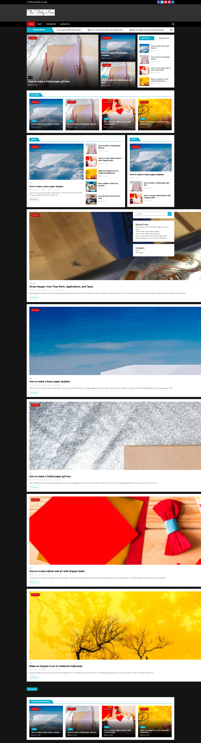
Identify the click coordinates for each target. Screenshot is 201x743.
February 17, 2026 (48, 290)
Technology (51, 24)
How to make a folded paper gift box (117, 81)
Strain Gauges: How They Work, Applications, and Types (61, 286)
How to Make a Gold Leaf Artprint (153, 30)
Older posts (32, 689)
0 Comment (57, 189)
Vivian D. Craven (36, 189)
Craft (39, 24)
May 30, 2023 (33, 85)
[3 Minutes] (56, 179)
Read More (34, 199)
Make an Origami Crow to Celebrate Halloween (117, 30)
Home (31, 24)
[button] (32, 61)
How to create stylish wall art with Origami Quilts (76, 30)
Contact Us (65, 24)
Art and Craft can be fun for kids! (109, 197)
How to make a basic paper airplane (48, 81)
